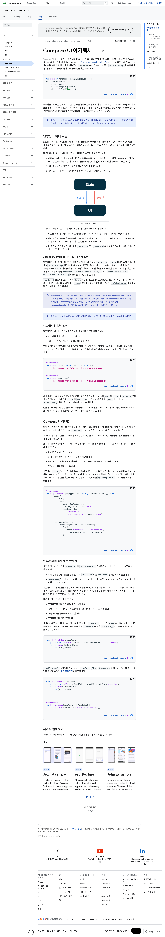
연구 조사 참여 (149, 892)
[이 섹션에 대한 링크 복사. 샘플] (50, 742)
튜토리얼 (17, 17)
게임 (60, 879)
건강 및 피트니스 (65, 887)
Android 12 (105, 900)
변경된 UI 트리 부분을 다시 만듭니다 (94, 62)
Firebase (93, 919)
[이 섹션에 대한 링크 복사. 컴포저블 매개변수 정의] (70, 326)
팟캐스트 (41, 909)
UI (35, 10)
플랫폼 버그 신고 (150, 879)
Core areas (23, 10)
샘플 (29, 17)
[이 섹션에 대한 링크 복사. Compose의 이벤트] (72, 421)
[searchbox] (17, 25)
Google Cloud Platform (112, 919)
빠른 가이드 (53, 17)
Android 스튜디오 (145, 3)
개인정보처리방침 (65, 896)
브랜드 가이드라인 (70, 931)
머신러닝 (62, 883)
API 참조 (126, 890)
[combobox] (95, 3)
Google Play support (152, 887)
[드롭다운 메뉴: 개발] (53, 3)
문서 (40, 17)
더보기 (62, 3)
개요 (5, 17)
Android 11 (105, 904)
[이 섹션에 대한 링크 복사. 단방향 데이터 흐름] (69, 136)
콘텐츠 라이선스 (75, 829)
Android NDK (128, 898)
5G (60, 900)
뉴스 (39, 900)
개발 (48, 3)
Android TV (84, 896)
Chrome (82, 919)
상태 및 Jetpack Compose (110, 316)
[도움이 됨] (130, 41)
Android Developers (50, 41)
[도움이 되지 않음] (134, 41)
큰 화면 (83, 879)
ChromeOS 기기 (86, 887)
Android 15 (105, 887)
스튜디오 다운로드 (129, 894)
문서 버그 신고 (149, 883)
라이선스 (57, 931)
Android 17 (105, 879)
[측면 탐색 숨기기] (31, 932)
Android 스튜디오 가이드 (131, 880)
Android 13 (105, 896)
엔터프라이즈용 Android (44, 887)
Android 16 (105, 883)
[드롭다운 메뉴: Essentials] (39, 3)
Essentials (31, 3)
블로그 (40, 905)
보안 (39, 892)
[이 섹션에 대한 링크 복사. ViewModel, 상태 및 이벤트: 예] (79, 561)
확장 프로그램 (67, 671)
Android (41, 882)
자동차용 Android (87, 892)
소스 (39, 896)
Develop (7, 10)
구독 (136, 930)
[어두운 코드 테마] (131, 76)
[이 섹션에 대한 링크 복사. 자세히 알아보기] (66, 729)
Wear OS (84, 883)
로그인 (159, 3)
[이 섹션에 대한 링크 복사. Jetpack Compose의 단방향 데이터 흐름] (90, 257)
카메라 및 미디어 (65, 892)
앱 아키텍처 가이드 (98, 123)
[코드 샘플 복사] (134, 76)
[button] (15, 35)
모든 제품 (130, 919)
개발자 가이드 (128, 885)
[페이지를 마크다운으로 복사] (103, 51)
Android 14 (105, 892)
